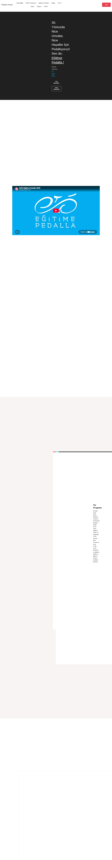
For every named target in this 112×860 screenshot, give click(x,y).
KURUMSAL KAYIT (92, 4)
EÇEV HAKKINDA (56, 88)
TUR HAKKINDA (56, 82)
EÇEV (106, 4)
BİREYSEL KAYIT (75, 4)
